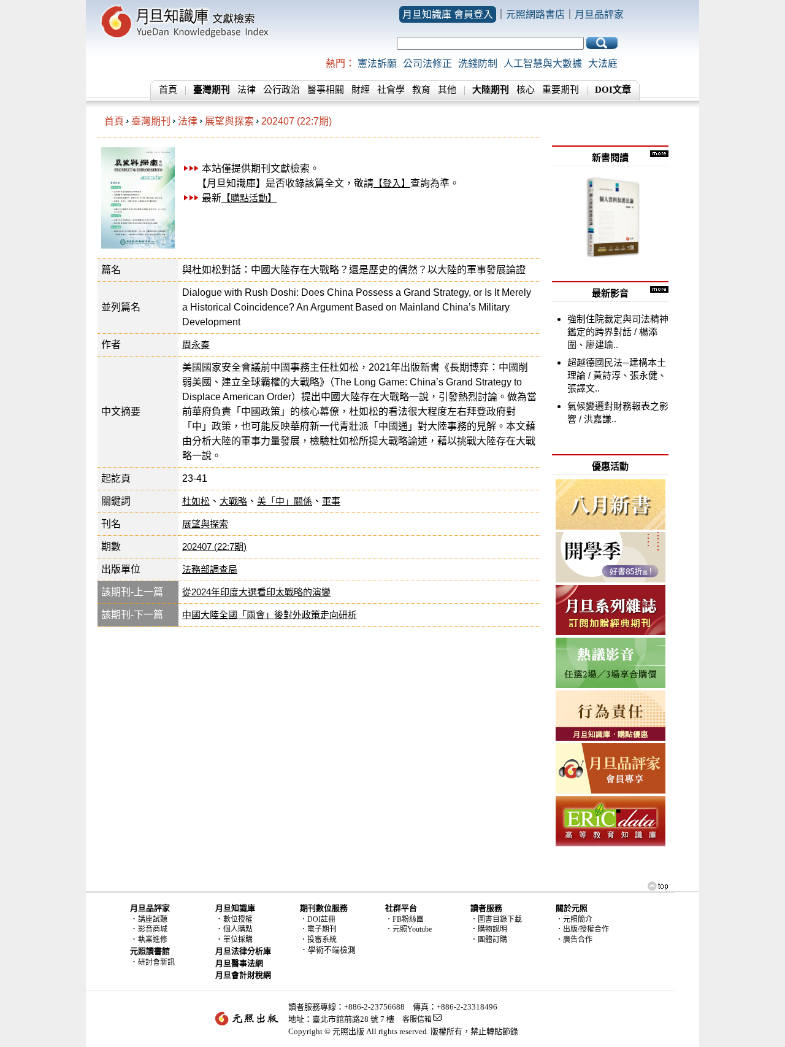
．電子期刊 (318, 929)
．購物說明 (488, 929)
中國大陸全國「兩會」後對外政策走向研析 (269, 614)
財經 (360, 90)
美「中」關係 (284, 501)
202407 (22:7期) (296, 121)
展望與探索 (229, 121)
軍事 (331, 501)
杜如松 (196, 501)
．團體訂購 (488, 939)
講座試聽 (152, 919)
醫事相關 (325, 90)
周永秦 (196, 344)
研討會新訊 (156, 962)
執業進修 (152, 939)
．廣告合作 (574, 939)
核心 (525, 90)
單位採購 (238, 939)
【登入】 (391, 183)
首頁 (168, 90)
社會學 (391, 90)
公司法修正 (427, 63)
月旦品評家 (599, 14)
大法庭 (603, 63)
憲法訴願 (377, 63)
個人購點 (238, 929)
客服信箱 (417, 1019)
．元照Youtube (408, 929)
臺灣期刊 (150, 121)
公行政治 (281, 90)
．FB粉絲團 (404, 919)
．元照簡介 (574, 919)
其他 (447, 90)
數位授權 (238, 919)
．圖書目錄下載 (496, 919)
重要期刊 (560, 90)
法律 (246, 90)
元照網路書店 (535, 14)
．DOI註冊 (317, 919)
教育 (421, 90)
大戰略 (233, 501)
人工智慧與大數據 (543, 63)
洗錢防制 (477, 63)
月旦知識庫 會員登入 (447, 14)
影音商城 (152, 929)
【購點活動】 (249, 198)
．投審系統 (318, 939)
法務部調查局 (209, 569)
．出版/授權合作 (582, 929)
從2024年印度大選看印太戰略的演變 (256, 592)
